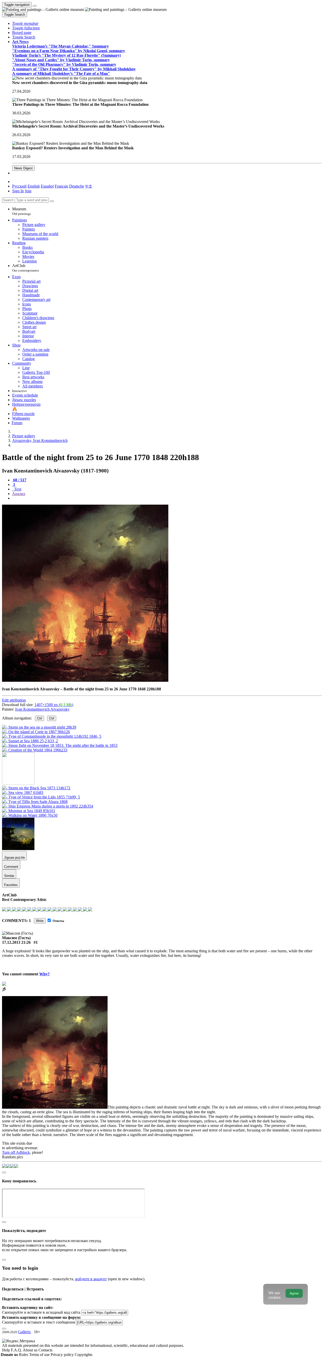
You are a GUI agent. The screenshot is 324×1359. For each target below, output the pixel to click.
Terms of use (40, 1354)
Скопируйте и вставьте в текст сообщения (38, 1322)
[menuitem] (88, 186)
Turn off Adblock (16, 1152)
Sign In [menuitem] (18, 191)
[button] (25, 23)
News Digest (23, 168)
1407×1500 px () (53, 705)
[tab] (19, 480)
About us (30, 1350)
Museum (21, 211)
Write (40, 921)
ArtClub (25, 267)
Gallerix (24, 1332)
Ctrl (39, 718)
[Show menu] (35, 6)
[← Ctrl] (34, 750)
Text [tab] (17, 489)
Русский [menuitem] (19, 186)
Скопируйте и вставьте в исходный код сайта (41, 1312)
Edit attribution (14, 700)
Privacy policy (63, 1354)
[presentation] (167, 498)
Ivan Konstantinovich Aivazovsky (42, 709)
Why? (44, 974)
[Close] (52, 201)
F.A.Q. (17, 1350)
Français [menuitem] (61, 186)
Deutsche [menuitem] (76, 186)
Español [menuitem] (47, 186)
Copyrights (83, 1354)
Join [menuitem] (28, 191)
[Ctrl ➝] (36, 788)
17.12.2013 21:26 (16, 942)
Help (6, 1350)
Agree (294, 1293)
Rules (24, 1354)
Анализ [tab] (18, 493)
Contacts (45, 1350)
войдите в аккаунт (91, 1279)
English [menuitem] (34, 186)
